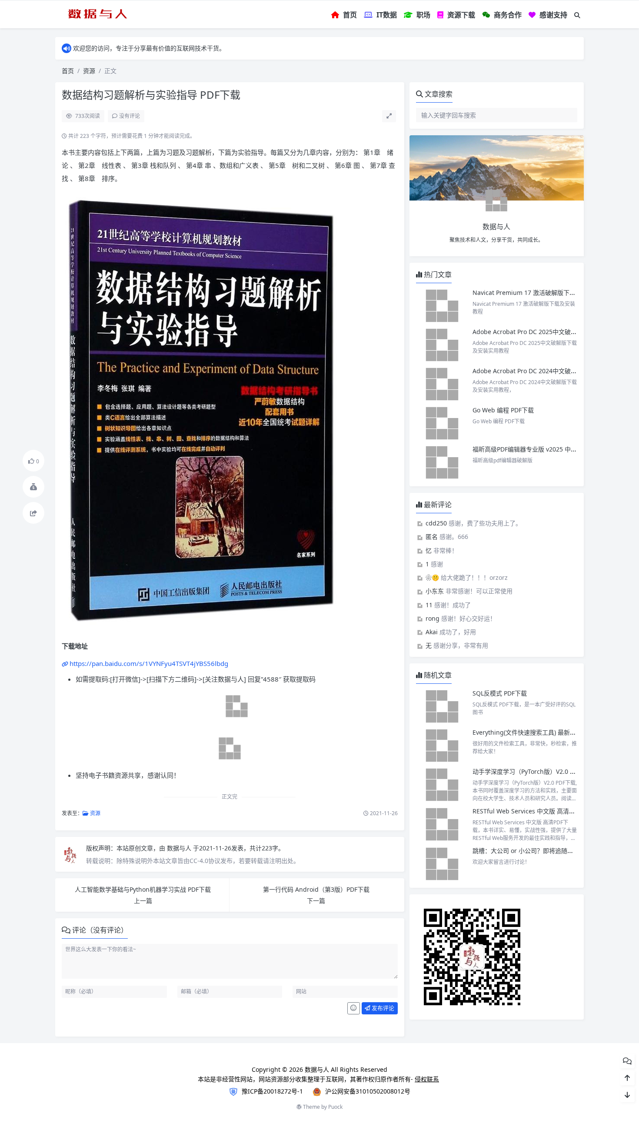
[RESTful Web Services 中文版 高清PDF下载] (442, 824)
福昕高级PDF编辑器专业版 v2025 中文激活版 (534, 449)
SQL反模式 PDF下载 (500, 693)
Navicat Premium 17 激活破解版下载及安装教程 (540, 292)
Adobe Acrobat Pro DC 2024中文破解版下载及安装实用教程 (555, 371)
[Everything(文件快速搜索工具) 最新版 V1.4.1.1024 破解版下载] (442, 745)
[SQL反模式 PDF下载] (442, 706)
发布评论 (382, 1008)
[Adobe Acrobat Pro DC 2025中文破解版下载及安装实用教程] (442, 345)
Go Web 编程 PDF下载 (503, 410)
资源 (89, 71)
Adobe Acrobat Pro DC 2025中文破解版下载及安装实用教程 (555, 332)
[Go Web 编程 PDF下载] (442, 423)
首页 (68, 71)
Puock (335, 1107)
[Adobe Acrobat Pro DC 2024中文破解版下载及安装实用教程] (442, 384)
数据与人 (180, 848)
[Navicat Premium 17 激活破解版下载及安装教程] (442, 305)
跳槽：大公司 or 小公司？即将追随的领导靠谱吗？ (541, 850)
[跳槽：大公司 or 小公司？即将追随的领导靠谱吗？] (442, 863)
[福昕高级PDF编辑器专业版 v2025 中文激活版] (442, 462)
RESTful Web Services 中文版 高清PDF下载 (532, 811)
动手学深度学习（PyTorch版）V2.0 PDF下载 (533, 771)
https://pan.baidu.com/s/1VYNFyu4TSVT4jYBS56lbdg (149, 663)
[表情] (353, 1008)
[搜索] (577, 15)
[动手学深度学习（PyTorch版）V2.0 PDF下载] (442, 784)
